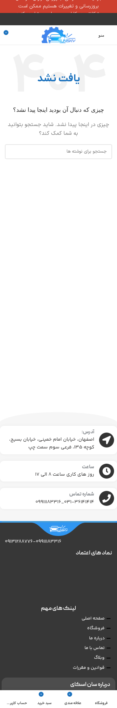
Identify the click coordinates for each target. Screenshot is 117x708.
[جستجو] (12, 151)
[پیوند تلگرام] (54, 19)
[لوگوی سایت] (59, 35)
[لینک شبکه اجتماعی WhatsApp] (62, 19)
